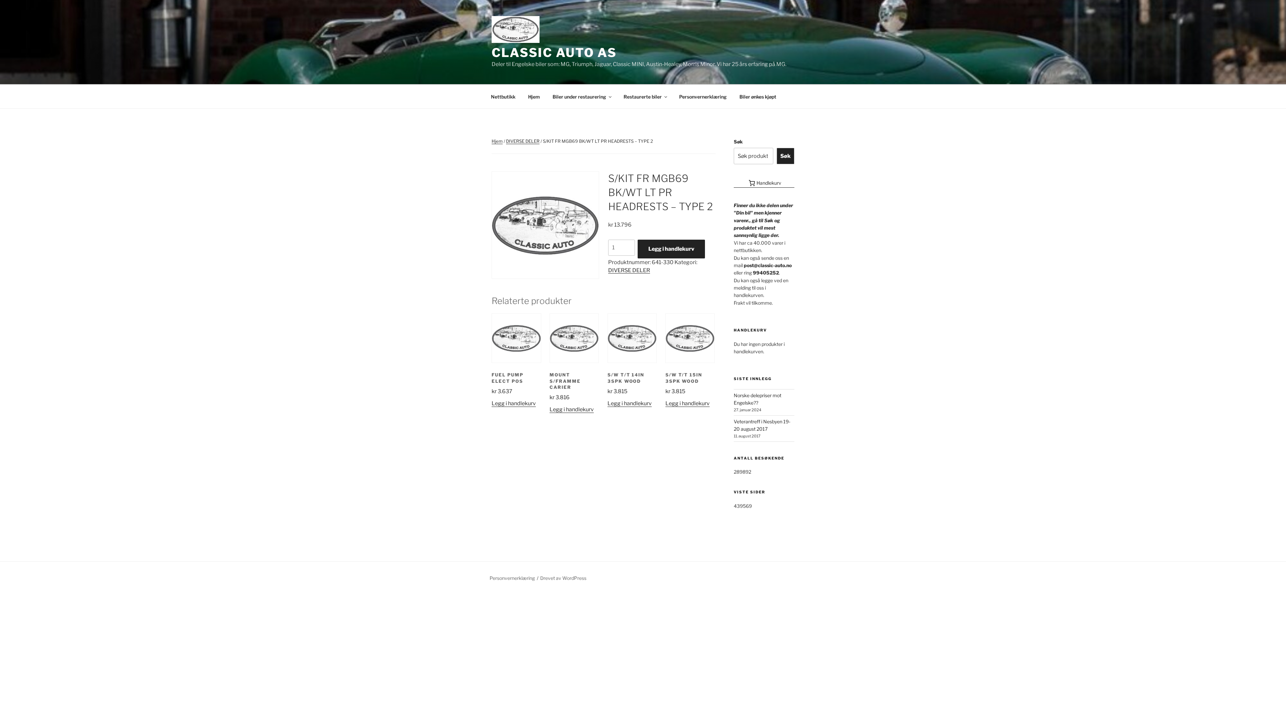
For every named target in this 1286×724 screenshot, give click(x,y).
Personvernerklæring (703, 97)
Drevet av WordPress (563, 578)
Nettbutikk (503, 97)
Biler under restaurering (579, 97)
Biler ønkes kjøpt (757, 97)
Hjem (534, 97)
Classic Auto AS (554, 52)
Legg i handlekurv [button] (514, 403)
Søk (738, 141)
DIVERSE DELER (523, 141)
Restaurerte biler (643, 97)
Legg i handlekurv (671, 249)
